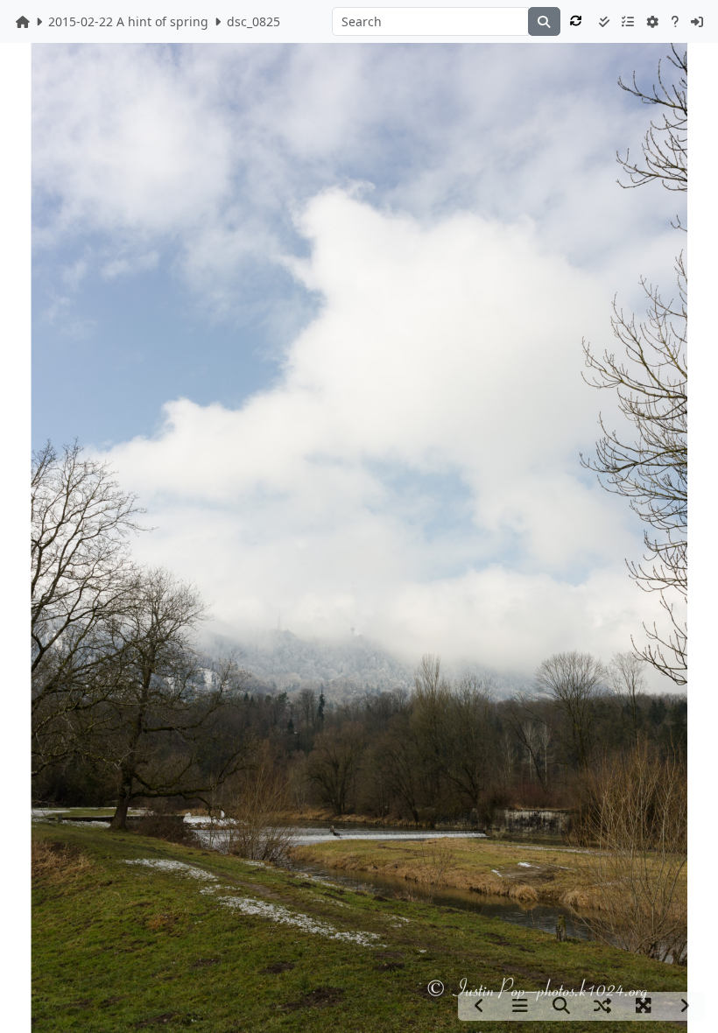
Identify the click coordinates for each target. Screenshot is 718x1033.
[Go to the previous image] (479, 1007)
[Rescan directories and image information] (576, 21)
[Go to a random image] (602, 1007)
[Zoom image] (561, 1007)
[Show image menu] (520, 1007)
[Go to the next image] (685, 1007)
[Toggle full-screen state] (644, 1007)
